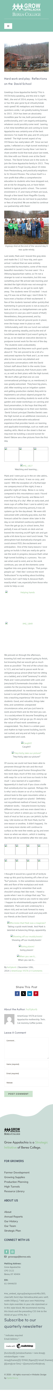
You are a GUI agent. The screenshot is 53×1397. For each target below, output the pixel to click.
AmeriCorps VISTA (19, 970)
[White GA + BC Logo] (26, 4)
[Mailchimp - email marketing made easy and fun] (19, 1344)
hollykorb (11, 967)
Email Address (11, 1338)
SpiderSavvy (12, 1378)
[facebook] (6, 1251)
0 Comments (36, 970)
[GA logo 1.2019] (12, 1129)
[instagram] (12, 1251)
